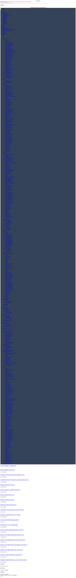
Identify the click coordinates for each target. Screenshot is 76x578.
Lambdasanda (7, 357)
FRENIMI (4, 19)
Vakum (6, 296)
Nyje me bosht (7, 131)
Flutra (6, 262)
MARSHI (4, 21)
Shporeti (6, 293)
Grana (6, 268)
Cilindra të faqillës (8, 93)
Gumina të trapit (8, 47)
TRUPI (4, 32)
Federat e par (7, 99)
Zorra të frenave (8, 151)
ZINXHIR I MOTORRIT (9, 216)
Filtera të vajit (7, 105)
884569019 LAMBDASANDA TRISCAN (7, 484)
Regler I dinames (8, 280)
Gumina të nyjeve (8, 46)
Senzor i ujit (7, 209)
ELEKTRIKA (5, 16)
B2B (43, 7)
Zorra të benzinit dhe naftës (9, 76)
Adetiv (6, 367)
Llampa (6, 123)
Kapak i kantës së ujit (8, 397)
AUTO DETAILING (8, 329)
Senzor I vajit (7, 210)
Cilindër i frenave (8, 91)
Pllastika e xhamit (8, 64)
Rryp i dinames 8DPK (9, 201)
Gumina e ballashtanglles (9, 43)
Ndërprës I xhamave (8, 277)
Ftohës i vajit (7, 41)
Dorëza (6, 261)
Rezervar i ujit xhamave (9, 68)
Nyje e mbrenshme (8, 130)
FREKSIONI (5, 18)
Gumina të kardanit (8, 45)
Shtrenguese (7, 69)
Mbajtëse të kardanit (8, 57)
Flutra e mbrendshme (8, 263)
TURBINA (5, 33)
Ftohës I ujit (7, 264)
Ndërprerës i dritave (8, 275)
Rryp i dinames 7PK (8, 142)
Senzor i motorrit (8, 145)
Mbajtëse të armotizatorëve (9, 124)
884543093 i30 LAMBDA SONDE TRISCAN (8, 504)
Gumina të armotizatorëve (9, 44)
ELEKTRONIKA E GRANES (10, 353)
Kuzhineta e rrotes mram (9, 53)
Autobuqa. (15, 575)
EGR (6, 97)
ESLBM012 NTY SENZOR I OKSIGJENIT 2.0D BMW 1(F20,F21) (12, 474)
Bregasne (6, 258)
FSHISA (6, 340)
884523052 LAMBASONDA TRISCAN (7, 494)
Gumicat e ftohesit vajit (9, 269)
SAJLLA (4, 26)
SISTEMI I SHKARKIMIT (7, 30)
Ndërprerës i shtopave (8, 276)
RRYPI (4, 25)
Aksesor (6, 255)
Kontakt (40, 7)
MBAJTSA (5, 22)
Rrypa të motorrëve (8, 81)
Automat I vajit (7, 257)
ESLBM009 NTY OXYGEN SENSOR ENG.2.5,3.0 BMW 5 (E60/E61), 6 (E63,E (14, 479)
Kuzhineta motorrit (8, 120)
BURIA (6, 308)
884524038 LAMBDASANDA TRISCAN (7, 469)
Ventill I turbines (8, 297)
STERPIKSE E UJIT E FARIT (10, 362)
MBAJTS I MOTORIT (9, 414)
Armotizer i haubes (8, 86)
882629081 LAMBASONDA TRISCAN (7, 499)
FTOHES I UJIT (8, 341)
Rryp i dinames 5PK (8, 140)
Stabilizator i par (8, 71)
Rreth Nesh (35, 7)
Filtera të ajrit (7, 101)
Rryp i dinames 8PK (8, 202)
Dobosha (6, 161)
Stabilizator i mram (8, 70)
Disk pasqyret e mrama (9, 94)
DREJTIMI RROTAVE (7, 15)
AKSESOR (5, 12)
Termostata (7, 150)
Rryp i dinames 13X (8, 137)
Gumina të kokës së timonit (9, 112)
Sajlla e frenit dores (8, 203)
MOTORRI (5, 23)
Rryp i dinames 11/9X (9, 193)
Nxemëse (6, 232)
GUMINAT (5, 20)
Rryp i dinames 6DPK (9, 240)
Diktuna (6, 260)
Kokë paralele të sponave (9, 116)
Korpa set (6, 117)
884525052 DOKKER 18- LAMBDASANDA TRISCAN (10, 489)
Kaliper (6, 174)
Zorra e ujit (7, 75)
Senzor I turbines (8, 292)
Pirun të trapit (7, 62)
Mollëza (6, 128)
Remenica (7, 66)
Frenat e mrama (7, 107)
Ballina (31, 7)
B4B (45, 7)
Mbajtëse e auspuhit (8, 56)
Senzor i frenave (8, 144)
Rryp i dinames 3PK (8, 138)
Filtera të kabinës (8, 103)
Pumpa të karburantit (8, 134)
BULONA (4, 14)
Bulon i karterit (7, 39)
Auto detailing (7, 256)
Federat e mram (7, 98)
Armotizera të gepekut (9, 369)
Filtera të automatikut (8, 102)
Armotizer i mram (8, 87)
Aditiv (6, 254)
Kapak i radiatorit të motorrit (10, 398)
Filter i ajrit (7, 315)
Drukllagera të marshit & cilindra (10, 96)
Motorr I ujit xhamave (8, 60)
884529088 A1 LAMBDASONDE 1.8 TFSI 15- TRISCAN (10, 514)
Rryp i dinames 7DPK (9, 199)
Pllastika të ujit (7, 65)
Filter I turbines (7, 100)
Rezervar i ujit (7, 67)
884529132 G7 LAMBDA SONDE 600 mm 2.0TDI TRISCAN (11, 554)
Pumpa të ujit (7, 80)
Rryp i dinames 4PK (8, 139)
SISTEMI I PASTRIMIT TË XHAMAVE (10, 29)
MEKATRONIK (8, 358)
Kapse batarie (7, 52)
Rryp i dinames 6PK (8, 141)
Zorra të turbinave (8, 365)
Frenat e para (7, 108)
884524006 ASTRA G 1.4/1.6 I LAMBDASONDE (9, 524)
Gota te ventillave (8, 267)
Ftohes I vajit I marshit (9, 266)
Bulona (6, 40)
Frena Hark (7, 106)
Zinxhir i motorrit (8, 74)
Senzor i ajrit (7, 204)
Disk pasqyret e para (8, 95)
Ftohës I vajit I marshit (9, 42)
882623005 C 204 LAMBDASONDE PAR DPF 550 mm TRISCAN (12, 534)
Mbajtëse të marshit (8, 58)
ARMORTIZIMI (5, 13)
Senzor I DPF (7, 205)
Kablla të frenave (8, 48)
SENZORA (5, 27)
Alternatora (7, 85)
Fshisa (6, 226)
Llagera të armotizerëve (9, 182)
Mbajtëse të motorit (8, 59)
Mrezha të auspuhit (8, 184)
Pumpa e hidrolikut (8, 133)
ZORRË (4, 34)
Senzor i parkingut (8, 208)
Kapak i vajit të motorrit (9, 51)
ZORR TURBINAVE (9, 458)
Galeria (38, 7)
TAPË (4, 31)
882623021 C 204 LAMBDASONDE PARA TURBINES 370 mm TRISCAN (13, 544)
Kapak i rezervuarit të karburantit (10, 50)
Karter (6, 270)
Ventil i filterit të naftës (9, 72)
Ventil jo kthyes (7, 73)
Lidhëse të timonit (8, 122)
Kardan (6, 175)
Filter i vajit (7, 310)
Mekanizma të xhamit (8, 273)
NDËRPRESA (5, 24)
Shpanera (6, 146)
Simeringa (7, 295)
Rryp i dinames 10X (8, 136)
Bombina (6, 89)
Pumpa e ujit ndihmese (9, 189)
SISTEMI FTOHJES (6, 28)
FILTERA (4, 17)
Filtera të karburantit (8, 104)
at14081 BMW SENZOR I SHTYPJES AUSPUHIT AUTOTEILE (12, 509)
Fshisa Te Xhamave (8, 312)
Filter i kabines (7, 316)
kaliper (6, 355)
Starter (6, 149)
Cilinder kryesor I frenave (9, 92)
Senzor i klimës (7, 291)
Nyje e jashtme (7, 61)
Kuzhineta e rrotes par (9, 54)
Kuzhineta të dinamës (8, 55)
